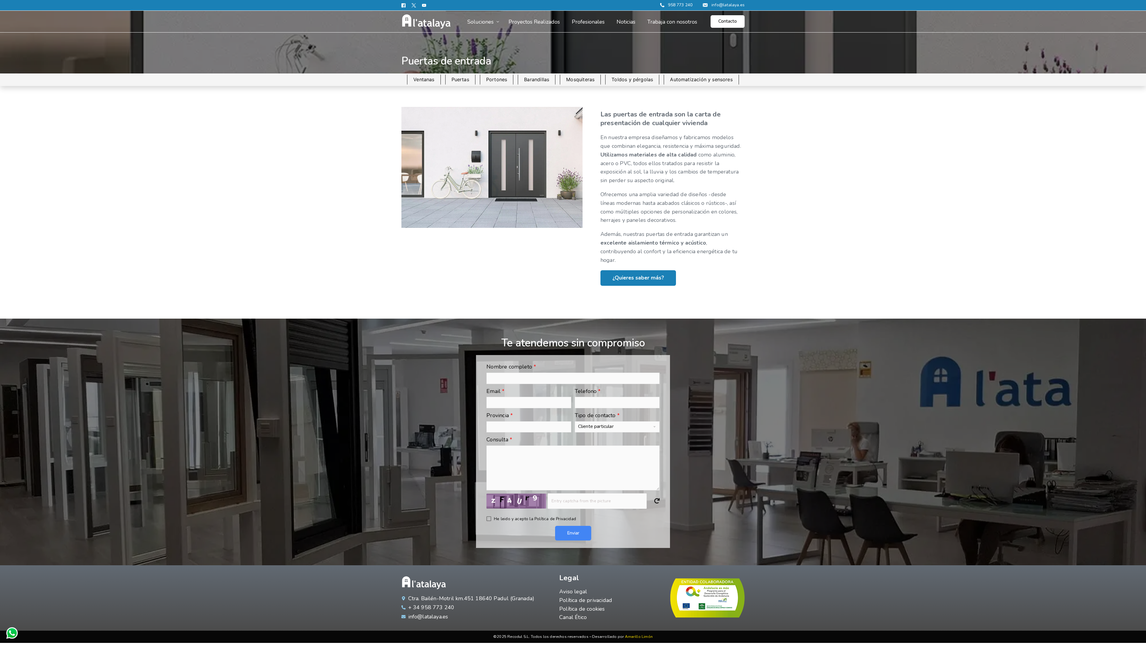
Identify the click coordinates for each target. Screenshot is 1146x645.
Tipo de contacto (597, 415)
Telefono (588, 391)
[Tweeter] (414, 5)
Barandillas (536, 79)
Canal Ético (573, 617)
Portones (496, 79)
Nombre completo (511, 366)
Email (495, 391)
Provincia (499, 415)
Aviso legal (573, 591)
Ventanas (423, 79)
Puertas (460, 79)
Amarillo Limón (639, 636)
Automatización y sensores (701, 79)
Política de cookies (582, 608)
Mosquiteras (580, 79)
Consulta (499, 439)
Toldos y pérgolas (632, 79)
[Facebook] (405, 5)
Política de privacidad (585, 600)
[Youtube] (424, 5)
